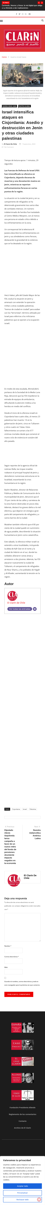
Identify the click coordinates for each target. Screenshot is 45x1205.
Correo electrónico (11, 957)
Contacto (22, 1121)
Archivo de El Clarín (22, 1128)
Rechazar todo (22, 1199)
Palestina (33, 809)
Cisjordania (16, 809)
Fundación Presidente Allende (22, 1107)
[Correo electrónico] (35, 609)
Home (4, 57)
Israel (25, 809)
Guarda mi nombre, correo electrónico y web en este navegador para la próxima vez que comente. (22, 983)
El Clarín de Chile (10, 144)
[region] (22, 1180)
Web (6, 967)
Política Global (24, 106)
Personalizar (22, 1193)
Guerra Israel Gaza (18, 57)
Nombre (7, 946)
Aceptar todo (22, 1186)
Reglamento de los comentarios (22, 1114)
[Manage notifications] (39, 1199)
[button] (39, 3)
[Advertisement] (22, 270)
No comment (9, 147)
